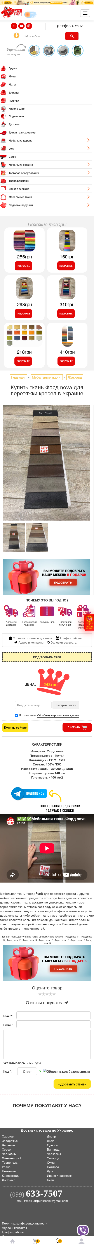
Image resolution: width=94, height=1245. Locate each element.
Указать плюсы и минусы (22, 1063)
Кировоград (10, 1175)
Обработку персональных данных (58, 715)
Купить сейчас (15, 727)
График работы (13, 1232)
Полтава (53, 1167)
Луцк (50, 1171)
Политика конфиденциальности (24, 1223)
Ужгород (53, 1158)
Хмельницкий (11, 1158)
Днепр (51, 1136)
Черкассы (54, 1154)
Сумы (51, 1162)
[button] (89, 622)
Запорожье (10, 1141)
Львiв (50, 1141)
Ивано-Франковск (59, 1175)
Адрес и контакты (14, 1228)
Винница (53, 1149)
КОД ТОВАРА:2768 (47, 657)
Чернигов (8, 1145)
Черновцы (9, 1154)
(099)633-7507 (70, 26)
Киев (50, 1180)
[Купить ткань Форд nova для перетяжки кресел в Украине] (46, 463)
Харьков (8, 1136)
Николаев (9, 1171)
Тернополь (9, 1162)
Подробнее (23, 265)
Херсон (7, 1149)
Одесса (52, 1145)
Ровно (6, 1167)
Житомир (8, 1180)
